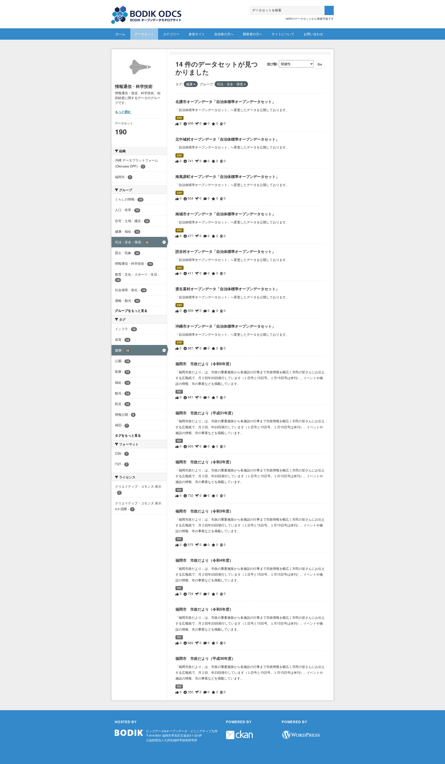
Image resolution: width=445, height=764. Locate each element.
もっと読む (123, 111)
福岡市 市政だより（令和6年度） (204, 363)
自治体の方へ (224, 34)
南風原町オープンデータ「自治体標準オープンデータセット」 (227, 176)
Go (320, 64)
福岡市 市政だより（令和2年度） (204, 461)
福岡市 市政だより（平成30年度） (205, 658)
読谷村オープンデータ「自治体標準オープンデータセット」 (225, 251)
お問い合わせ (313, 34)
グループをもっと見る (131, 310)
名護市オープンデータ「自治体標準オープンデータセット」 (225, 101)
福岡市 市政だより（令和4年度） (204, 560)
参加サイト (197, 34)
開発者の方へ (252, 34)
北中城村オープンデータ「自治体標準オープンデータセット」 (227, 139)
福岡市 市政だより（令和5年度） (204, 609)
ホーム (120, 34)
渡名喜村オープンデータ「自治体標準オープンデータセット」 (227, 288)
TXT (179, 391)
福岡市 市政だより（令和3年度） (204, 511)
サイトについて (283, 34)
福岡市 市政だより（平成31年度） (205, 413)
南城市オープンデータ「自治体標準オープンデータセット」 (225, 213)
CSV (179, 117)
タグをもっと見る (128, 435)
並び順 (272, 63)
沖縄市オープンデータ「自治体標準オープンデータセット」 (225, 326)
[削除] (194, 84)
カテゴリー (171, 34)
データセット (144, 34)
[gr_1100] (146, 11)
